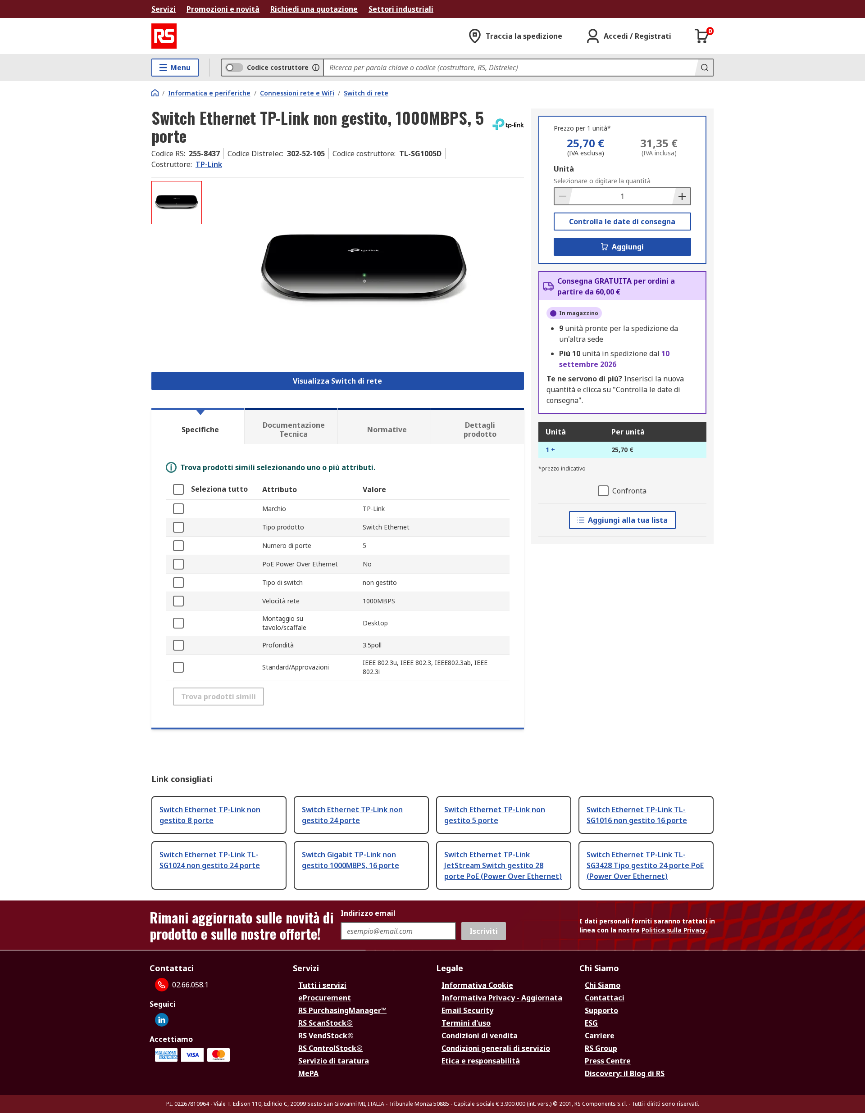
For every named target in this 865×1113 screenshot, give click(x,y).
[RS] (164, 36)
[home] (155, 92)
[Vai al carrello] (702, 36)
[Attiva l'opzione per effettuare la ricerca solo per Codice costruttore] (315, 67)
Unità (564, 169)
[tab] (197, 426)
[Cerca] (704, 67)
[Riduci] (564, 196)
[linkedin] (161, 1020)
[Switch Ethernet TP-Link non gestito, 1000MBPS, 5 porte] (364, 271)
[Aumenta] (681, 196)
